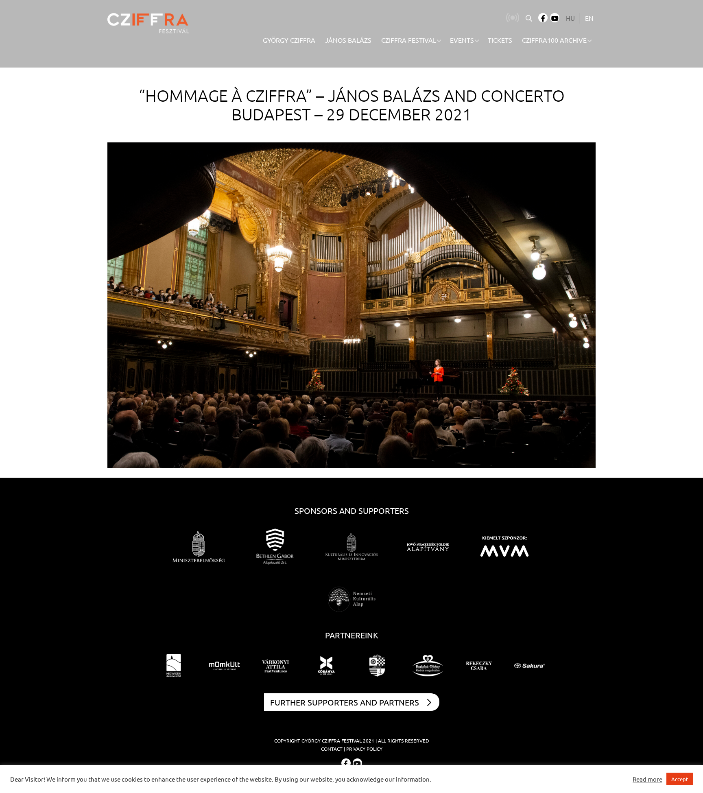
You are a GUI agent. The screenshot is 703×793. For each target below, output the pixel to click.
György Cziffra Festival (331, 740)
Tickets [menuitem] (500, 40)
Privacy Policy (364, 748)
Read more (647, 779)
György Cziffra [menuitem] (289, 40)
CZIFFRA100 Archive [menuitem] (554, 40)
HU (570, 18)
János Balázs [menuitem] (348, 40)
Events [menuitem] (462, 40)
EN (589, 18)
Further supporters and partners (344, 702)
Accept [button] (679, 779)
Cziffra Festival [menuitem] (408, 40)
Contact (332, 748)
